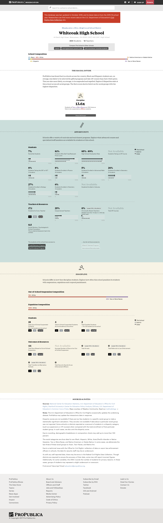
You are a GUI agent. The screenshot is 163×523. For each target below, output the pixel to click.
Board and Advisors (54, 482)
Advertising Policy (53, 496)
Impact (12, 499)
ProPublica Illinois (16, 482)
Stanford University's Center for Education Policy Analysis (70, 406)
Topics (11, 488)
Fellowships (58, 488)
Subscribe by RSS (90, 482)
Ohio (76, 28)
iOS (84, 491)
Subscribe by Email (91, 479)
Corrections (13, 502)
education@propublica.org (75, 466)
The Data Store (15, 485)
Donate (150, 2)
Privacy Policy (51, 502)
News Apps (13, 494)
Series (11, 491)
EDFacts (96, 406)
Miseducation (32, 2)
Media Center (51, 494)
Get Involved (14, 496)
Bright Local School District (90, 28)
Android (93, 491)
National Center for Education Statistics (64, 404)
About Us (49, 479)
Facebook (87, 488)
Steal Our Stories (127, 482)
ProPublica (13, 479)
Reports (49, 491)
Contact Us (124, 485)
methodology (111, 409)
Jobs (48, 488)
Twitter (86, 485)
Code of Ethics (52, 499)
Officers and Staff (53, 485)
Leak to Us (124, 479)
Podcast (86, 494)
